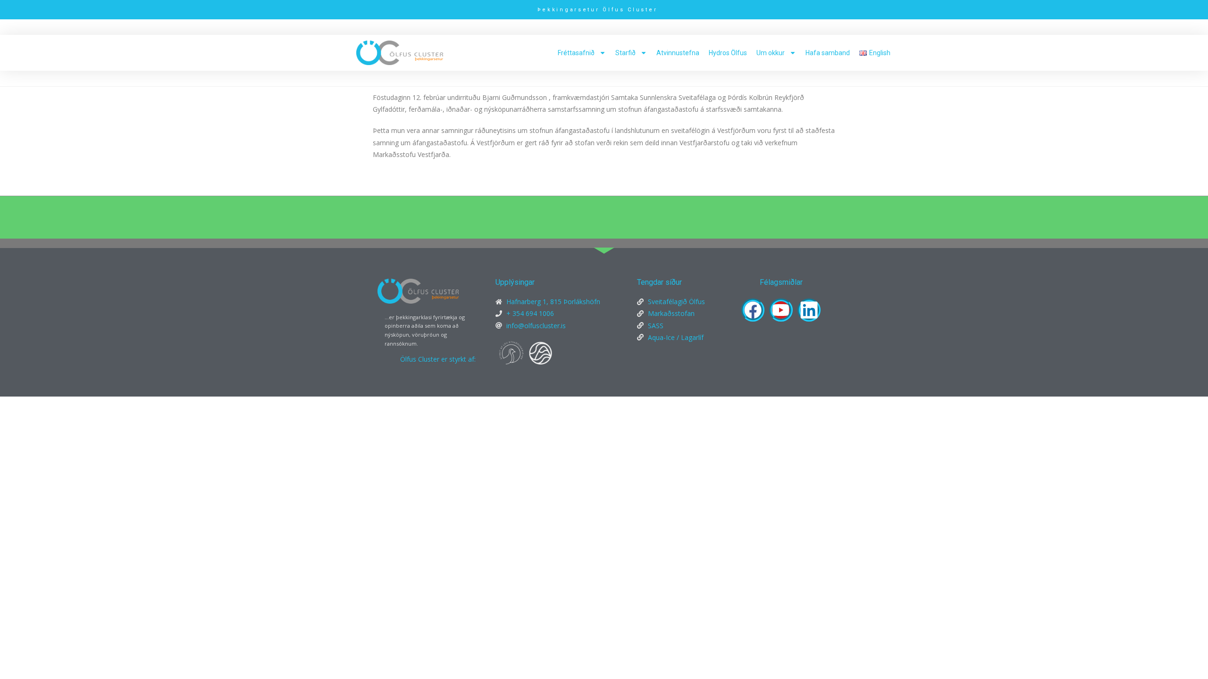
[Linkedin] (809, 310)
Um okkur (770, 53)
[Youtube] (780, 310)
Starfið (625, 53)
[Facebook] (752, 310)
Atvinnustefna (677, 53)
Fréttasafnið (576, 53)
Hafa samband (827, 53)
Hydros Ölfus (728, 53)
